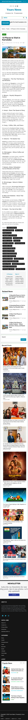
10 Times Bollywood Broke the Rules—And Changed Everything (18, 697)
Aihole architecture (11, 227)
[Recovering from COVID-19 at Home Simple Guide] (14, 557)
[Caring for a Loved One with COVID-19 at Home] (14, 575)
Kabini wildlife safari (8, 243)
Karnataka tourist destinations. (10, 261)
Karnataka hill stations (8, 251)
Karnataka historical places (9, 253)
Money (12, 690)
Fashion (22, 672)
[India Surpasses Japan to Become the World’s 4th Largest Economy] (12, 538)
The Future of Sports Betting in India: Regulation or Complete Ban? (18, 688)
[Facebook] (2, 615)
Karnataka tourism (18, 258)
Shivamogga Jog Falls (8, 269)
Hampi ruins (17, 240)
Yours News (14, 9)
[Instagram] (8, 615)
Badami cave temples (8, 230)
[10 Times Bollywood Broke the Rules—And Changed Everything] (13, 520)
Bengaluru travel (7, 233)
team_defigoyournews (8, 42)
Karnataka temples (7, 258)
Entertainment (20, 681)
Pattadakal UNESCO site (18, 263)
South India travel (20, 269)
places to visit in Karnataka (9, 266)
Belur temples (19, 230)
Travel (4, 34)
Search (4, 337)
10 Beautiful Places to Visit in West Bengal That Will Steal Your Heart (17, 297)
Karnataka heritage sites (9, 248)
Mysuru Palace (6, 263)
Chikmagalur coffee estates (9, 235)
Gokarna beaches (17, 238)
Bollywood (13, 681)
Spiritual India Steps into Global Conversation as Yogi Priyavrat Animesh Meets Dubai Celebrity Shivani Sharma (14, 422)
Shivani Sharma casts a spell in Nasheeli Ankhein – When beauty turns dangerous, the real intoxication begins (14, 483)
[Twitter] (5, 615)
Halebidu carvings (7, 240)
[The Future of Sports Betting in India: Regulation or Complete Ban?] (14, 502)
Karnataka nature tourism (9, 256)
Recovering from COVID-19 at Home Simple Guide (14, 559)
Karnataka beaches (19, 243)
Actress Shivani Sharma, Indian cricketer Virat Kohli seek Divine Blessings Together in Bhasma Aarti (14, 397)
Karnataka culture (7, 245)
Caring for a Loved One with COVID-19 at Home (13, 576)
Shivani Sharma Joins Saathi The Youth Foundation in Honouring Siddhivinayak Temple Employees (13, 368)
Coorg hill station (7, 238)
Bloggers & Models (15, 672)
